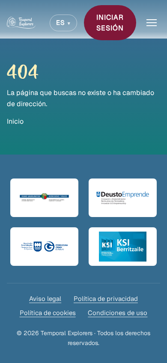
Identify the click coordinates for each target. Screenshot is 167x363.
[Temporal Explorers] (21, 23)
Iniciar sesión (110, 23)
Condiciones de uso (117, 313)
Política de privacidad (106, 299)
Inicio (15, 121)
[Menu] (151, 23)
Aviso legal (45, 299)
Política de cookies (48, 313)
